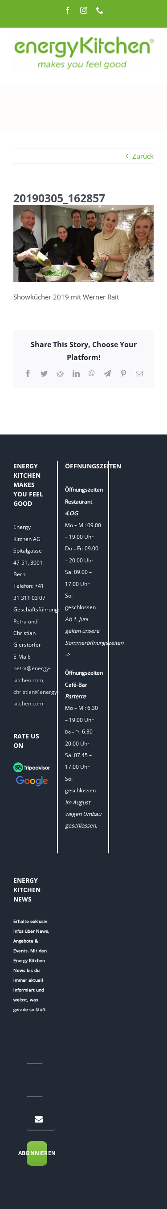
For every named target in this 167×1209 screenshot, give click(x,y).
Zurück (143, 156)
